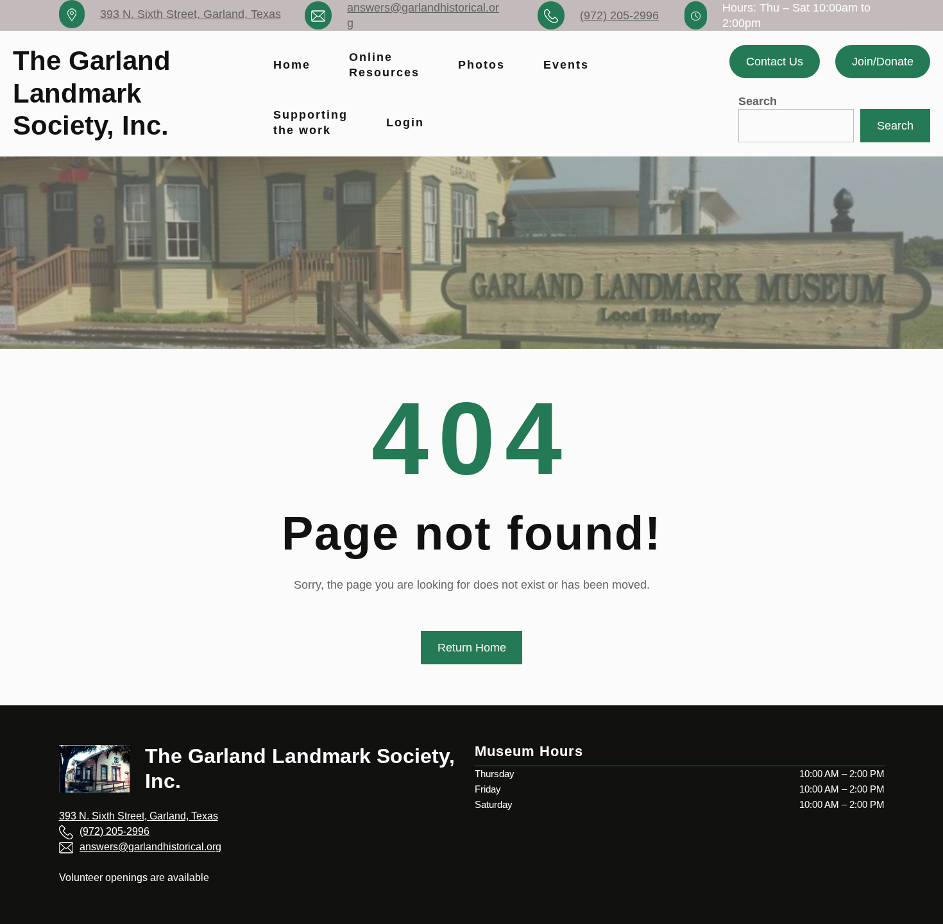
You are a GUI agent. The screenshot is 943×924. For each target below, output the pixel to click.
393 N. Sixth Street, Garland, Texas (190, 14)
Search (757, 101)
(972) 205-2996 (619, 15)
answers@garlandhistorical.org (150, 846)
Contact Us (774, 61)
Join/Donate (882, 61)
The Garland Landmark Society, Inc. (92, 93)
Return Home (472, 647)
